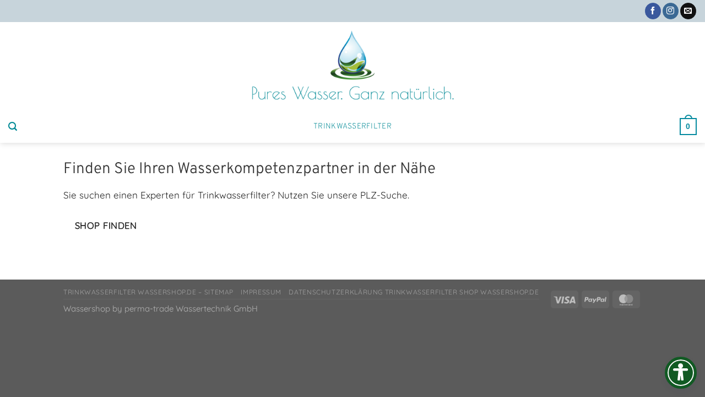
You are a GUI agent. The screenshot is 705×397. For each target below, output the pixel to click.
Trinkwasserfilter (352, 126)
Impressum (261, 292)
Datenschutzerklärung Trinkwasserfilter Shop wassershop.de (414, 292)
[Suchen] (12, 126)
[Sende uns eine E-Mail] (688, 11)
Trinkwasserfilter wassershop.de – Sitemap (148, 292)
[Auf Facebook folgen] (653, 11)
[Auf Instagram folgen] (671, 11)
